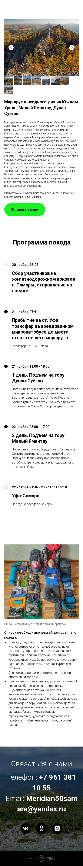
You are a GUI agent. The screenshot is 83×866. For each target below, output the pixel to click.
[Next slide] (71, 47)
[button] (24, 209)
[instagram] (57, 832)
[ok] (41, 832)
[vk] (25, 832)
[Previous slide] (11, 47)
